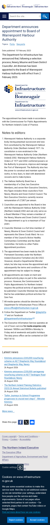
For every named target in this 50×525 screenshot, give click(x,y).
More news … (8, 411)
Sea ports (21, 44)
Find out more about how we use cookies (21, 512)
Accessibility (25, 439)
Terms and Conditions (28, 436)
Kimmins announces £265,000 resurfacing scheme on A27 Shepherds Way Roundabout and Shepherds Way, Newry (25, 361)
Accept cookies (37, 520)
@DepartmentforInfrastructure (19, 318)
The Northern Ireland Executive (20, 447)
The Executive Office (11, 452)
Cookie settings (9, 467)
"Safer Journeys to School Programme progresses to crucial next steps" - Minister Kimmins (24, 398)
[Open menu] (4, 16)
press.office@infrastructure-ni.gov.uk (21, 308)
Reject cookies (16, 520)
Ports (12, 44)
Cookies (14, 439)
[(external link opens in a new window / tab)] (20, 422)
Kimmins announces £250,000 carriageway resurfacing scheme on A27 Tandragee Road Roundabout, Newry (24, 374)
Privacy (5, 439)
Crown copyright (9, 436)
